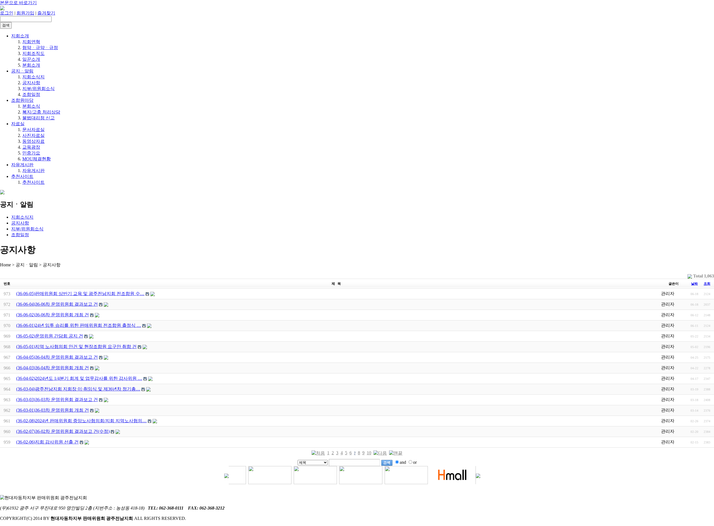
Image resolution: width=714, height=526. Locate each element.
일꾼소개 (31, 59)
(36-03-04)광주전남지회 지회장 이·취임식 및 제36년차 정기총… (78, 389)
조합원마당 (22, 100)
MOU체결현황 (36, 158)
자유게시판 (22, 164)
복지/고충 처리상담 (41, 112)
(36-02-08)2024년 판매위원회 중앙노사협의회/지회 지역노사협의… (81, 420)
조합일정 (31, 94)
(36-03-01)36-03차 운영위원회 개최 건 (52, 410)
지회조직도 (33, 53)
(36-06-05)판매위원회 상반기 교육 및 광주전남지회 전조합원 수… (80, 293)
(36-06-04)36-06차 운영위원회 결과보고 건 (57, 304)
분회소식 (31, 106)
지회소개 (20, 35)
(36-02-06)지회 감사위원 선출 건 (47, 442)
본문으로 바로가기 (18, 2)
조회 (707, 284)
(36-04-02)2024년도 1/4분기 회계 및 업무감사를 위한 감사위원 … (79, 378)
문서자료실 (33, 129)
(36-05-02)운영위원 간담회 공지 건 (49, 336)
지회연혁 (31, 41)
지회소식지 (33, 76)
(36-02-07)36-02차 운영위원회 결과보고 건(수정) (63, 431)
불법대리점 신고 (38, 117)
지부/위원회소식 (38, 88)
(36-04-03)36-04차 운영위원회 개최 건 (52, 367)
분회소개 (31, 65)
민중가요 (31, 153)
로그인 (6, 13)
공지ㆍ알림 (22, 71)
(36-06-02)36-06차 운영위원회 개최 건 (52, 314)
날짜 (694, 284)
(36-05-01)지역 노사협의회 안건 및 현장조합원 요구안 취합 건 (76, 346)
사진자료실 (33, 135)
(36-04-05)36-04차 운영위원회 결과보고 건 (57, 357)
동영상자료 (33, 141)
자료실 (18, 123)
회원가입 (25, 13)
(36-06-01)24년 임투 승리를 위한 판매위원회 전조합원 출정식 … (78, 325)
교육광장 (31, 147)
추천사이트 (22, 176)
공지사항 (31, 82)
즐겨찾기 (46, 13)
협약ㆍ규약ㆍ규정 (40, 47)
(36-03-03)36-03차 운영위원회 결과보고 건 (57, 399)
